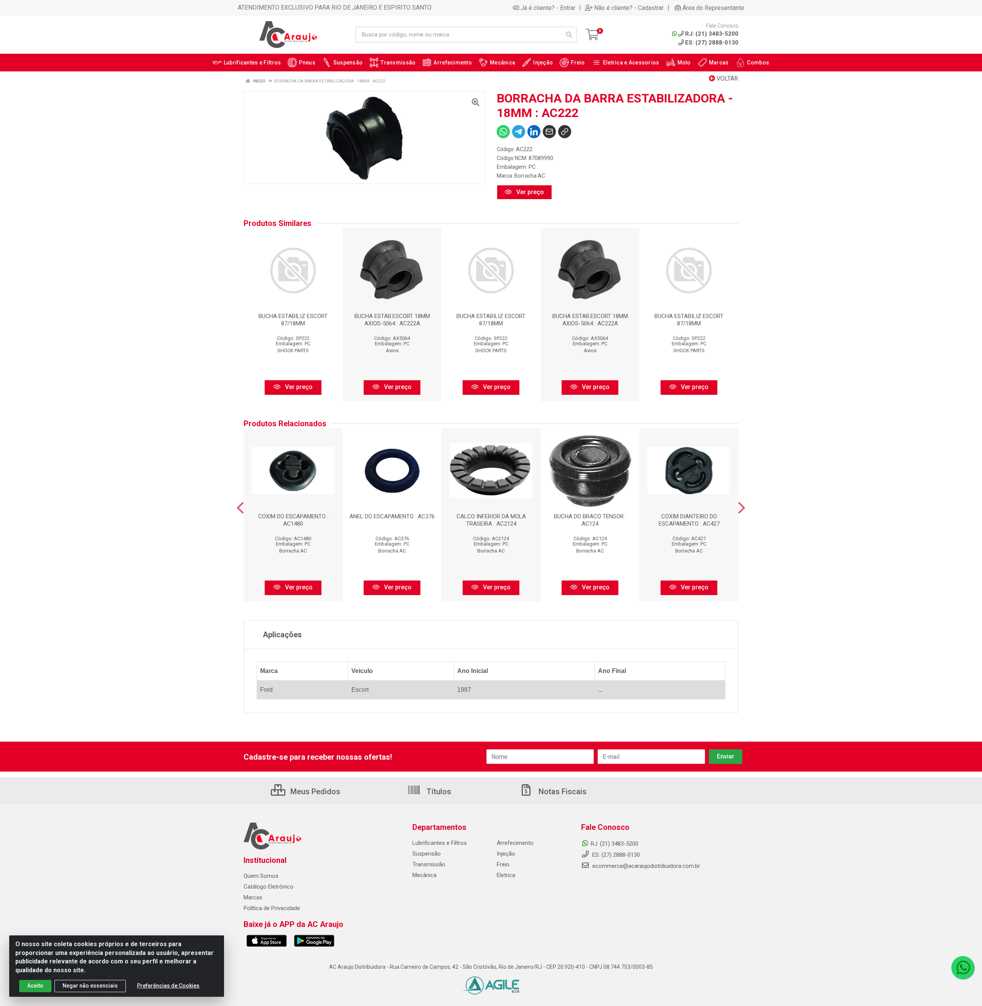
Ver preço (529, 192)
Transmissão (428, 864)
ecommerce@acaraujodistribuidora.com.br (646, 866)
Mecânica (424, 875)
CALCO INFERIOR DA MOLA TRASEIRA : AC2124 (491, 520)
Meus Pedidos (314, 791)
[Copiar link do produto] (564, 131)
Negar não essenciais (90, 986)
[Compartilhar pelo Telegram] (518, 131)
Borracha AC (529, 176)
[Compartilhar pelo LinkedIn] (533, 131)
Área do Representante (713, 8)
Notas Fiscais (562, 791)
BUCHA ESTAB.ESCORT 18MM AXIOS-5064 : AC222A (392, 320)
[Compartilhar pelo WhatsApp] (503, 131)
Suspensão (426, 853)
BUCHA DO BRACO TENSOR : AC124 (590, 520)
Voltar (726, 78)
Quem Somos (261, 875)
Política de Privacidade (272, 908)
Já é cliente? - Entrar (548, 8)
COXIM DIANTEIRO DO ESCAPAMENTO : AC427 (689, 520)
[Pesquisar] (569, 34)
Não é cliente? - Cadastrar (629, 8)
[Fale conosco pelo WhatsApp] (962, 967)
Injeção (506, 853)
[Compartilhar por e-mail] (549, 131)
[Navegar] (240, 507)
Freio (503, 864)
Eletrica (506, 875)
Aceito (35, 986)
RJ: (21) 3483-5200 (614, 843)
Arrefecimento (515, 842)
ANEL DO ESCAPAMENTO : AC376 (392, 516)
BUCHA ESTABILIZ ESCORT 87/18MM (293, 320)
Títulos (438, 791)
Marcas (253, 897)
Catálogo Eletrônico (268, 886)
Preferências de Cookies (168, 986)
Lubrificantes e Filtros (439, 842)
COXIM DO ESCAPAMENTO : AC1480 (293, 520)
